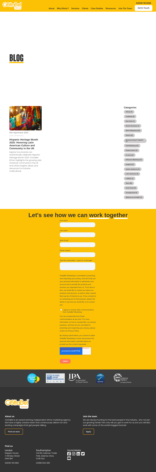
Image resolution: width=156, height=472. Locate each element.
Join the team (90, 416)
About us (9, 416)
